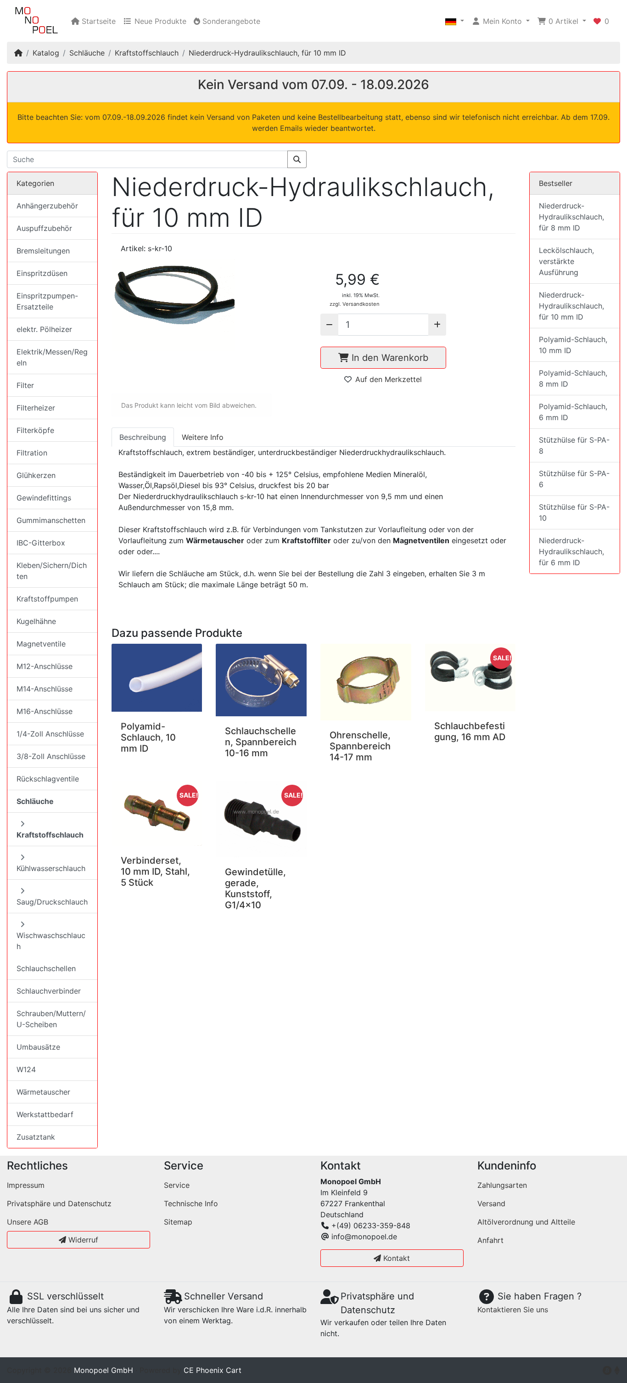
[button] (455, 21)
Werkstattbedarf (45, 1114)
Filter (25, 385)
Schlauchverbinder (49, 990)
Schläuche (87, 52)
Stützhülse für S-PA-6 (574, 479)
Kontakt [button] (395, 1258)
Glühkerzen (36, 475)
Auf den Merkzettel (388, 379)
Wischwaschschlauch (51, 941)
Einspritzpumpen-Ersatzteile (47, 301)
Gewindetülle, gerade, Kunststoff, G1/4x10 (255, 888)
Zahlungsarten (502, 1185)
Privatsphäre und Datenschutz (59, 1203)
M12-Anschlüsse (45, 666)
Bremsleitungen (43, 250)
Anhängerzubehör (47, 205)
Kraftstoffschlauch (147, 52)
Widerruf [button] (82, 1239)
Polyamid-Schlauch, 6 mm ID (573, 412)
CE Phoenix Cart (212, 1370)
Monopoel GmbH (103, 1370)
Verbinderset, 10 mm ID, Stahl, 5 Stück (155, 871)
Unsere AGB (27, 1221)
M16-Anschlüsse (45, 711)
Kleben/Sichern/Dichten (52, 571)
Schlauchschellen (46, 968)
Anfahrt (490, 1240)
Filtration (32, 452)
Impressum (26, 1185)
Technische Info (191, 1203)
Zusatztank (36, 1136)
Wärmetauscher (43, 1091)
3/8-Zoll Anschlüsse (51, 756)
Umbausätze (38, 1046)
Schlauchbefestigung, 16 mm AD (469, 731)
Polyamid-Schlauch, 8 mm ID (573, 378)
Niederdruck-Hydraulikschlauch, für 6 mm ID (571, 551)
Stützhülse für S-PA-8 (574, 445)
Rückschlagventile (48, 778)
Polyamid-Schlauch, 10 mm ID (148, 737)
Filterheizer (36, 407)
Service (177, 1185)
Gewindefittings (44, 497)
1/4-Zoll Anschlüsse (50, 733)
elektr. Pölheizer (44, 329)
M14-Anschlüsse (45, 688)
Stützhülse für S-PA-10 (574, 512)
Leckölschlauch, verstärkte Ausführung (566, 261)
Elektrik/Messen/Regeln (52, 357)
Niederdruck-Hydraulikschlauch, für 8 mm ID (571, 216)
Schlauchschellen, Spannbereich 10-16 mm (261, 742)
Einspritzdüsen (42, 273)
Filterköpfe (35, 430)
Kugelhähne (36, 621)
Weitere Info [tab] (203, 437)
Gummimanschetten (51, 520)
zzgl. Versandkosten (355, 304)
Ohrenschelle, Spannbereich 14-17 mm (360, 746)
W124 (26, 1069)
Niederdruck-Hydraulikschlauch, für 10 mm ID (267, 52)
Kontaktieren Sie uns (512, 1309)
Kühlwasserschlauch (51, 868)
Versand (491, 1203)
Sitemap (178, 1221)
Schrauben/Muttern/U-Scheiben (51, 1019)
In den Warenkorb (388, 357)
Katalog (46, 52)
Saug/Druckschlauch (52, 901)
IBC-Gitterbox (41, 542)
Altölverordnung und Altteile (526, 1221)
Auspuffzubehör (44, 228)
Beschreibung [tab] (142, 437)
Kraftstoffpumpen (47, 598)
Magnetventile (41, 643)
